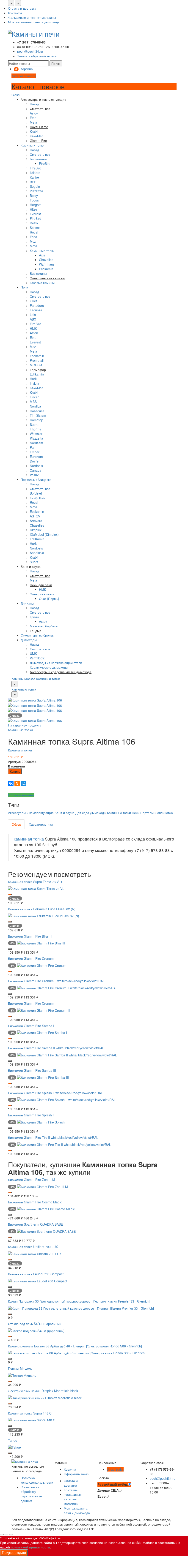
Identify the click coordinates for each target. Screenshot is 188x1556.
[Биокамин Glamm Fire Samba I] (42, 1032)
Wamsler (36, 433)
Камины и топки (32, 145)
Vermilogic (37, 658)
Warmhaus (47, 264)
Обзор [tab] (16, 824)
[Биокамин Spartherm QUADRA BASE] (46, 1231)
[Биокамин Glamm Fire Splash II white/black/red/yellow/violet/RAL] (66, 1099)
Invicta (34, 383)
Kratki (34, 131)
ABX (33, 319)
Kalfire (34, 177)
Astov (34, 113)
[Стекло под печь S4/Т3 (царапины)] (36, 1330)
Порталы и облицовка (156, 812)
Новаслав (37, 410)
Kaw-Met (36, 136)
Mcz (33, 241)
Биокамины (38, 159)
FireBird (44, 163)
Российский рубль (112, 1484)
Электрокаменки (42, 594)
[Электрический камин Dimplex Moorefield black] (45, 1397)
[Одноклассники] (17, 783)
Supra (34, 424)
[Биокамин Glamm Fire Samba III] (43, 1077)
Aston (34, 333)
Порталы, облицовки (36, 479)
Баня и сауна (65, 812)
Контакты (15, 13)
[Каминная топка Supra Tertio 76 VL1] (37, 888)
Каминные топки (42, 250)
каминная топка (29, 839)
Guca (34, 301)
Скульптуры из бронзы (37, 635)
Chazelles (46, 259)
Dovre (34, 461)
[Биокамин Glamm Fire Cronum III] (43, 1009)
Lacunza (36, 310)
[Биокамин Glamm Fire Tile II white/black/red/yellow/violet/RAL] (64, 1144)
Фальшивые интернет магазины (32, 17)
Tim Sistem (38, 415)
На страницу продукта (24, 725)
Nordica (35, 406)
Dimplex (35, 530)
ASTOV (35, 516)
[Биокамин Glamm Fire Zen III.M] (42, 1186)
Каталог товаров (23, 75)
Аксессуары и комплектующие (31, 812)
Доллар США (108, 1490)
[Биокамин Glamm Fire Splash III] (42, 1121)
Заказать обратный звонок (37, 56)
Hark (33, 378)
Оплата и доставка (22, 8)
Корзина (70, 1469)
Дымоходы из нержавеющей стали (56, 662)
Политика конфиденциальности (37, 1480)
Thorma (35, 429)
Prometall (37, 360)
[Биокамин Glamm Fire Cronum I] (42, 965)
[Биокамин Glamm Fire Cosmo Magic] (46, 1208)
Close (15, 94)
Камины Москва (23, 678)
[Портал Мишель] (22, 1375)
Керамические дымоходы (49, 667)
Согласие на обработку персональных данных (31, 1494)
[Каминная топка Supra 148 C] (31, 1419)
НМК (33, 328)
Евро (101, 1496)
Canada (35, 470)
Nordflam (36, 443)
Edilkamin (37, 374)
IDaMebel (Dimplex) (44, 534)
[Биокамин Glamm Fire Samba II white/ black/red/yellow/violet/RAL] (67, 1054)
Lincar (34, 397)
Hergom (35, 204)
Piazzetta (36, 191)
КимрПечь (37, 497)
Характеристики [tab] (41, 824)
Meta (33, 122)
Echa (33, 236)
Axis (42, 255)
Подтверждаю (14, 1552)
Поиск (55, 63)
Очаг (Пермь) (49, 598)
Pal (32, 447)
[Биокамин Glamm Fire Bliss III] (41, 942)
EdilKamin (37, 539)
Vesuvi (34, 475)
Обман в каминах (21, 795)
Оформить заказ (76, 1474)
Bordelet (36, 493)
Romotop (36, 420)
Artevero (36, 520)
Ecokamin (46, 269)
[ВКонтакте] (11, 783)
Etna (33, 117)
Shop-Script (115, 1469)
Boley (34, 195)
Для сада (27, 603)
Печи (24, 287)
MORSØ (36, 365)
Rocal (34, 232)
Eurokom (36, 456)
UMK (33, 653)
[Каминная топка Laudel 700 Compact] (37, 1280)
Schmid (35, 227)
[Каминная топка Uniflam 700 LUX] (34, 1253)
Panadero (37, 305)
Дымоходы (29, 639)
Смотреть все (40, 154)
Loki (33, 314)
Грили (34, 617)
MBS (33, 401)
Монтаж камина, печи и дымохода (34, 22)
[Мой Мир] (23, 783)
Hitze (33, 209)
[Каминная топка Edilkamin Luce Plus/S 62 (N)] (43, 915)
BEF (33, 182)
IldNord (35, 172)
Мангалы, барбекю (44, 626)
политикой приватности (30, 1547)
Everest (35, 214)
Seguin (35, 186)
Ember (34, 452)
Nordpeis (36, 465)
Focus (34, 200)
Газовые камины (42, 282)
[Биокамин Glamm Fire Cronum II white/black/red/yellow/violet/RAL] (67, 987)
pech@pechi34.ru (30, 51)
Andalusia (37, 552)
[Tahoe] (14, 1446)
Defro (34, 223)
